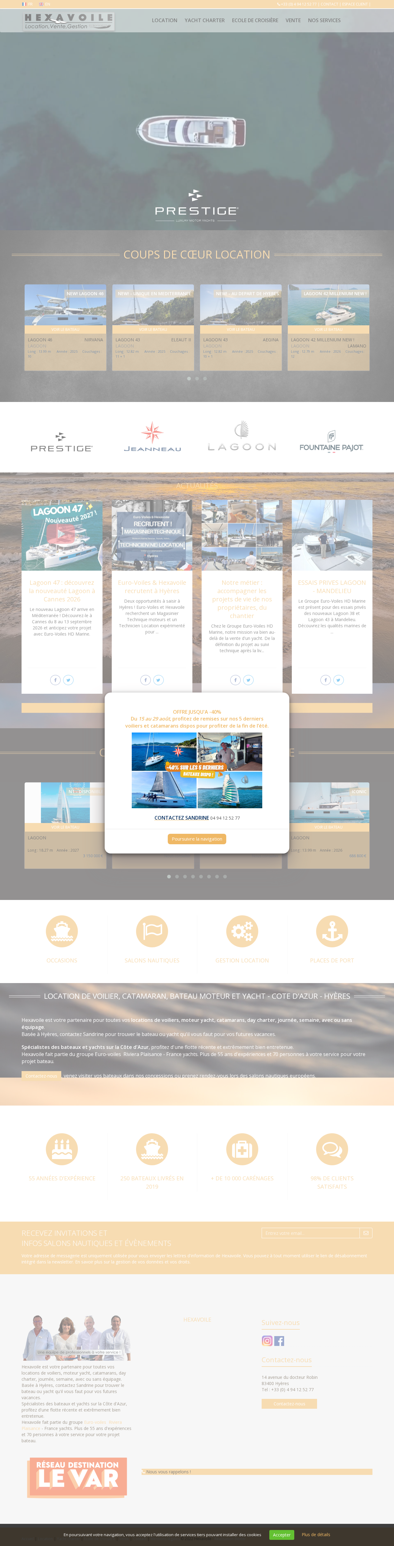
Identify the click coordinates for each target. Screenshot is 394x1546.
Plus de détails (316, 1534)
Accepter (282, 1535)
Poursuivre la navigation (197, 839)
